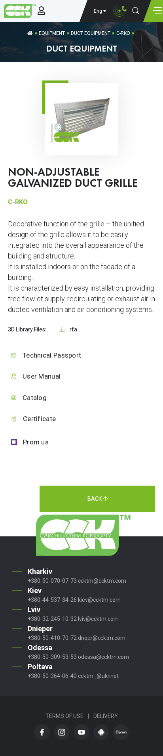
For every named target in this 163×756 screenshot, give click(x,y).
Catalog (35, 398)
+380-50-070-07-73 (52, 581)
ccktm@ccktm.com (102, 581)
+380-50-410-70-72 (52, 638)
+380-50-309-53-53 (52, 657)
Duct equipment (90, 33)
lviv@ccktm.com (98, 619)
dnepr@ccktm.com (101, 638)
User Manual (42, 376)
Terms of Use (64, 716)
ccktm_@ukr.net (98, 676)
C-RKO (123, 33)
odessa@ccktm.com (103, 657)
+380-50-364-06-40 (52, 676)
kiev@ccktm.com (99, 600)
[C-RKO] (81, 143)
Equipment (52, 33)
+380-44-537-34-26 (52, 600)
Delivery (105, 716)
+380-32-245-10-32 (52, 619)
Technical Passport (52, 355)
